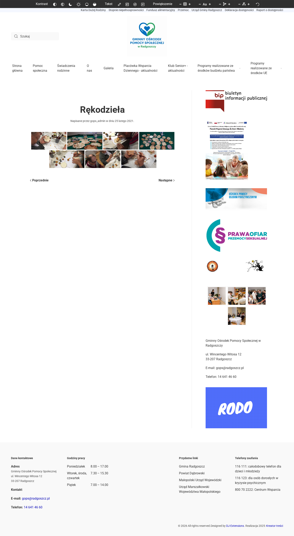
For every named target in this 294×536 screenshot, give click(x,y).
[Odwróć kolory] (55, 4)
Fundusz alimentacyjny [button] (160, 10)
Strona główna (17, 68)
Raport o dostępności (269, 10)
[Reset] (258, 4)
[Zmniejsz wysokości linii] (220, 4)
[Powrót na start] (147, 36)
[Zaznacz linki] (119, 4)
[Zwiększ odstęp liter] (249, 4)
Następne (165, 180)
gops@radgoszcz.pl (36, 498)
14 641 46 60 (33, 507)
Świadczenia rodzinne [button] (66, 68)
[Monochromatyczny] (63, 4)
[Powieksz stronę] (190, 4)
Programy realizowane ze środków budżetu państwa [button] (216, 68)
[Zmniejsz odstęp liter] (239, 4)
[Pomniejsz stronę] (180, 4)
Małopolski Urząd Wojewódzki (200, 480)
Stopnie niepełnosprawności (126, 10)
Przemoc (183, 10)
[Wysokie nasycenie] (95, 4)
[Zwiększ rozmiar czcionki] (210, 4)
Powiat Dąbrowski (192, 473)
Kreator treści (274, 525)
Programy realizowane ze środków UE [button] (261, 68)
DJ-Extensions (235, 525)
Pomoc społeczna (40, 68)
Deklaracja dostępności (239, 10)
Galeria (109, 68)
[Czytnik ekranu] (135, 4)
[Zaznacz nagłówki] (127, 4)
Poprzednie (40, 180)
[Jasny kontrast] (78, 4)
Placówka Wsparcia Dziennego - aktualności (140, 68)
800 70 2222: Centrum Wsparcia (257, 490)
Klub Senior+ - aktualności (178, 68)
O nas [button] (89, 68)
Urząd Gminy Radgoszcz (207, 10)
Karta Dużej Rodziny (93, 10)
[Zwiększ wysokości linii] (229, 4)
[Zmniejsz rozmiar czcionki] (200, 4)
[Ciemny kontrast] (70, 4)
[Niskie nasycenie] (87, 4)
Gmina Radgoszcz (192, 466)
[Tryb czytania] (143, 4)
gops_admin (97, 121)
